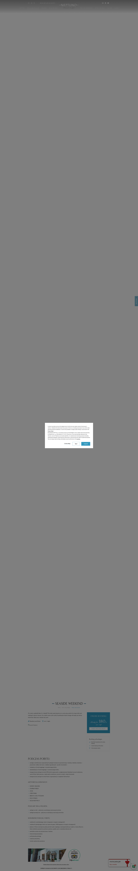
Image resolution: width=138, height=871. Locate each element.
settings (78, 439)
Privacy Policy (50, 431)
